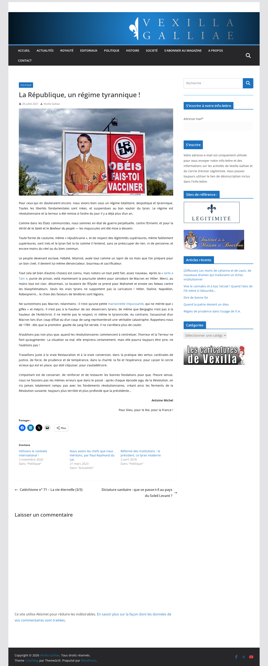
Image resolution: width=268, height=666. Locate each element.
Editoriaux (88, 50)
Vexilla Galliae (52, 104)
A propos (215, 50)
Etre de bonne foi (196, 297)
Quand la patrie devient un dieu (206, 304)
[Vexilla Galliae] (134, 15)
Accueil (24, 50)
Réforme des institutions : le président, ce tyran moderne (141, 453)
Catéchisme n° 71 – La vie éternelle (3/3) (51, 489)
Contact (25, 60)
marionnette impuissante (126, 304)
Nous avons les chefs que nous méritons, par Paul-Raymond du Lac (92, 455)
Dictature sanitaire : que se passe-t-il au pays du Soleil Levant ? (137, 492)
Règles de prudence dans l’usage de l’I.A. (212, 311)
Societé (152, 50)
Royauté (66, 50)
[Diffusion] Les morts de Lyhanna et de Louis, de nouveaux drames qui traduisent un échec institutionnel (217, 275)
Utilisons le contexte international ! (33, 453)
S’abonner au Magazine (183, 50)
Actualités (45, 50)
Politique (111, 50)
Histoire (132, 50)
